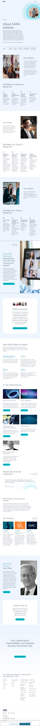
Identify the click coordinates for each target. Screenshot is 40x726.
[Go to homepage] (4, 1)
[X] (6, 713)
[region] (20, 723)
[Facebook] (11, 713)
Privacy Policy (5, 715)
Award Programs (32, 692)
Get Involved (31, 680)
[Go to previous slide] (13, 245)
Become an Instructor (31, 686)
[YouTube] (8, 713)
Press (4, 688)
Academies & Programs (22, 685)
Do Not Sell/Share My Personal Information (9, 718)
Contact (13, 682)
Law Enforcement (23, 692)
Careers (4, 686)
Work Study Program (24, 682)
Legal (13, 686)
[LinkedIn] (3, 713)
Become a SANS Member (32, 683)
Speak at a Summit (32, 690)
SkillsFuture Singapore (22, 695)
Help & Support (15, 680)
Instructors (5, 684)
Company (4, 680)
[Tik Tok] (13, 713)
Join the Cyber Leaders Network (32, 695)
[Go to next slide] (16, 245)
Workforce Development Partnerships (23, 689)
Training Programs (24, 680)
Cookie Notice (5, 720)
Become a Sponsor (32, 688)
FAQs (12, 684)
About (4, 682)
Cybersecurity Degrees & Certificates (22, 698)
